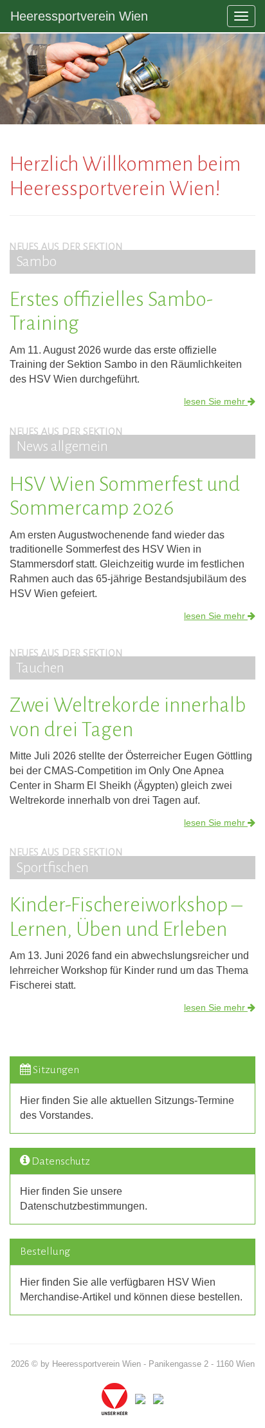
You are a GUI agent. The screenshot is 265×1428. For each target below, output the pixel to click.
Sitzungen (56, 1070)
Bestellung (45, 1251)
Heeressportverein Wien (79, 16)
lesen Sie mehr (216, 401)
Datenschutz (61, 1161)
